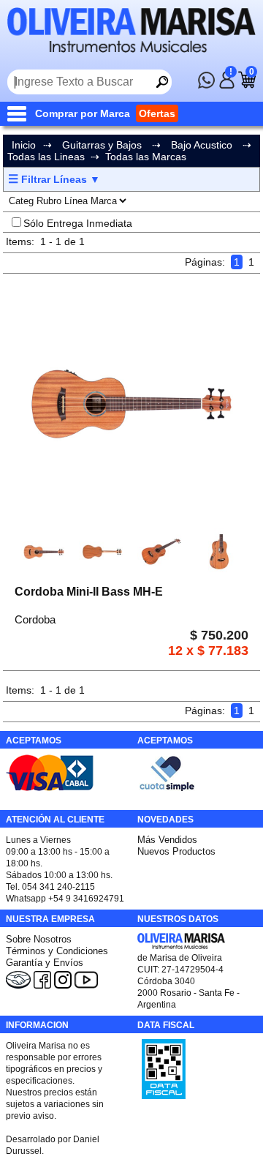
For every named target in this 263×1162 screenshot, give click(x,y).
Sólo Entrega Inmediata (77, 223)
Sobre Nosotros (39, 939)
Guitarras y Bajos (102, 145)
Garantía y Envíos (44, 962)
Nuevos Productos (176, 851)
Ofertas (157, 113)
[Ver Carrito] (247, 85)
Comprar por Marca (82, 113)
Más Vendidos (167, 839)
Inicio (24, 145)
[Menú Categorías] (19, 113)
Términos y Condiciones (57, 950)
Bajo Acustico (201, 145)
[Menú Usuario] (226, 85)
